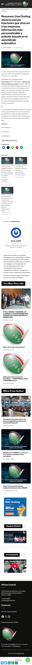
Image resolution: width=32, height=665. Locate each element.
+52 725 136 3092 (5, 598)
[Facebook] (2, 616)
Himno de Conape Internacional (14, 347)
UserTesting (5, 82)
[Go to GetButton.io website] (28, 663)
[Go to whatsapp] (28, 660)
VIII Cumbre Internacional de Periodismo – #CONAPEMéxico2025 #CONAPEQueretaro (15, 378)
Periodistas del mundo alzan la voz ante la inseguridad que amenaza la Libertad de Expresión (14, 421)
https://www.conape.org (16, 243)
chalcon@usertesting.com (9, 140)
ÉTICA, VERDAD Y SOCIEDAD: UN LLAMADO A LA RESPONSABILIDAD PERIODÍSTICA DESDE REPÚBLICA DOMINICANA (15, 314)
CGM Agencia (16, 646)
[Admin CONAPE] (16, 233)
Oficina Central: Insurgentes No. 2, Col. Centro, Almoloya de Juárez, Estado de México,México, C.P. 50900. (13, 593)
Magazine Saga (20, 653)
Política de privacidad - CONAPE (9, 622)
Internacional (15, 221)
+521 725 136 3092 (12, 611)
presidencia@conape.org (8, 600)
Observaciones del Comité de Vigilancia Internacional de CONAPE (15, 487)
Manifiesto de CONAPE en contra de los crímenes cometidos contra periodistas (15, 454)
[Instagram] (9, 616)
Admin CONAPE (7, 47)
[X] (5, 616)
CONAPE (13, 644)
